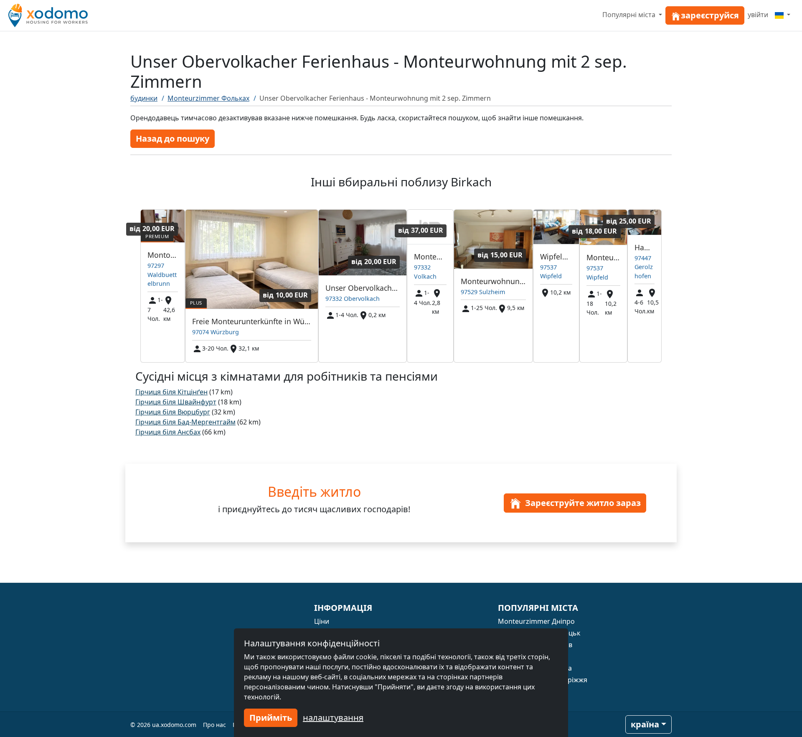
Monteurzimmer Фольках (208, 98)
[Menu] (783, 14)
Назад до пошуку (172, 138)
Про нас (214, 725)
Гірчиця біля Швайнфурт (175, 402)
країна (645, 724)
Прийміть (270, 717)
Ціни (321, 621)
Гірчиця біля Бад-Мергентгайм (185, 422)
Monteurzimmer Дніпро (536, 621)
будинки (143, 98)
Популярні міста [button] (629, 14)
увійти (758, 14)
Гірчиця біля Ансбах (167, 432)
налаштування (333, 717)
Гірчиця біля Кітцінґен (171, 391)
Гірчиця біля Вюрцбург (172, 412)
